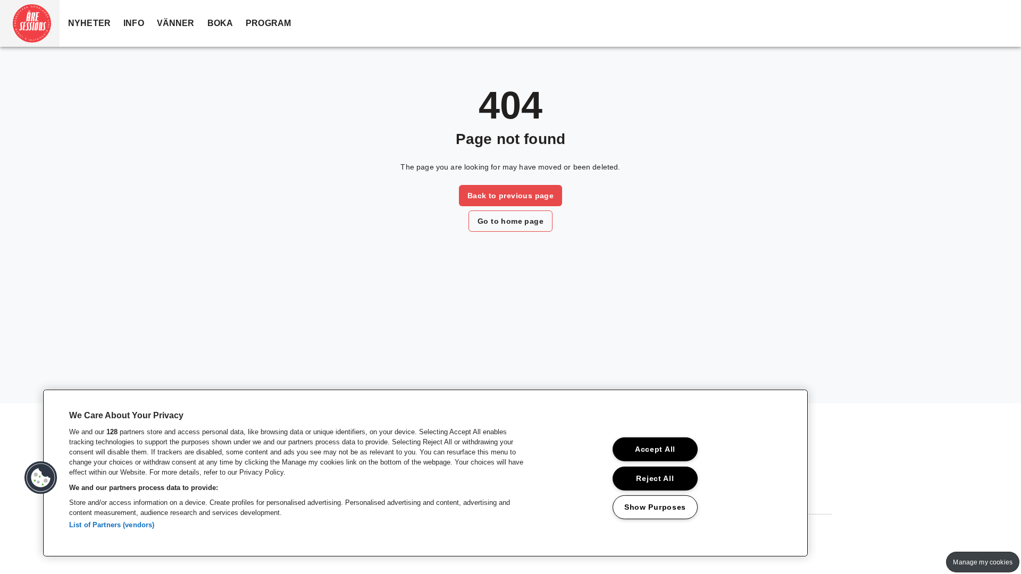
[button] (30, 23)
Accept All (655, 449)
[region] (425, 473)
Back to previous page (510, 195)
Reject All (655, 478)
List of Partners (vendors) (111, 525)
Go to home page (510, 221)
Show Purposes (655, 507)
